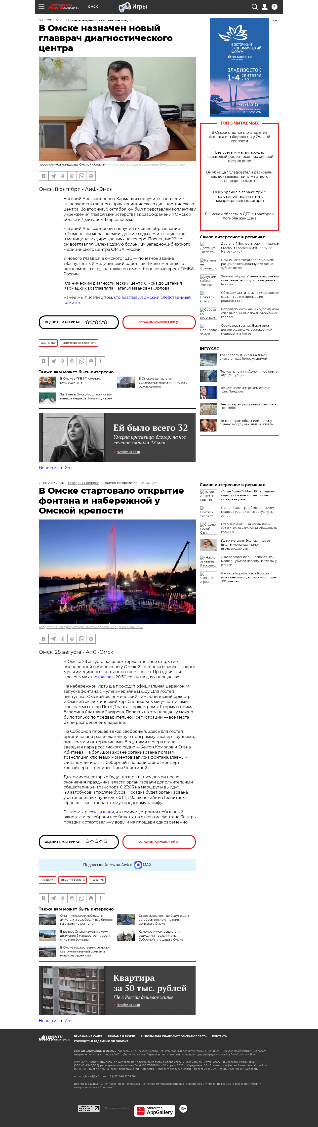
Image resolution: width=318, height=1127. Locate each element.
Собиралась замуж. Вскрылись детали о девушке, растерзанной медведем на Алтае (246, 329)
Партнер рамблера (117, 1108)
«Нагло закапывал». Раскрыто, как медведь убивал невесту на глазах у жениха (249, 561)
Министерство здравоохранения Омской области (146, 164)
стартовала (99, 677)
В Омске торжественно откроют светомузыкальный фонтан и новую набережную (85, 951)
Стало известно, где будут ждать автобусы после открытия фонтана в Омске (164, 919)
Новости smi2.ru (55, 468)
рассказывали (99, 812)
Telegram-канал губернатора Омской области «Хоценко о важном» (91, 627)
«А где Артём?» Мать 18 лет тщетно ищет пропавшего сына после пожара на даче (248, 495)
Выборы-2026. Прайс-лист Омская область (173, 1036)
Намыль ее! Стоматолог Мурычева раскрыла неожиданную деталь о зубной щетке (248, 264)
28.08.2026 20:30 (51, 483)
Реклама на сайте (88, 1036)
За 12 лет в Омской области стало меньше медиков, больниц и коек (86, 396)
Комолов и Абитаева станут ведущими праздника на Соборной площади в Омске (161, 935)
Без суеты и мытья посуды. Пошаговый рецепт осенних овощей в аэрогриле (239, 156)
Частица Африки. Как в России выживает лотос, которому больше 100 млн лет (248, 577)
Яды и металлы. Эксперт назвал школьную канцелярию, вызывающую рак (245, 544)
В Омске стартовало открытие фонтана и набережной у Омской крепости (239, 136)
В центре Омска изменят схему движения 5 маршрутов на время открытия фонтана (85, 935)
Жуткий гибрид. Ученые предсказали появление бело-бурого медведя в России (250, 280)
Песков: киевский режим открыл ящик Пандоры (245, 389)
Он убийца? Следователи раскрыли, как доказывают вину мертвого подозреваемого (239, 176)
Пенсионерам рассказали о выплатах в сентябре (249, 406)
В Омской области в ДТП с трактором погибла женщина (239, 216)
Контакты (219, 1036)
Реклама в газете (121, 1036)
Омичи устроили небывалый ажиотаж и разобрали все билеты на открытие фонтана (86, 919)
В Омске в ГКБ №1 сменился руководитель (81, 380)
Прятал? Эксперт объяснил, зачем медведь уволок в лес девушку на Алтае (247, 512)
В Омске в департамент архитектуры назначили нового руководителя (163, 382)
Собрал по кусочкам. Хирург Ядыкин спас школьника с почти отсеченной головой (250, 313)
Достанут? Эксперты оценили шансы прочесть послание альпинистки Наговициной (250, 247)
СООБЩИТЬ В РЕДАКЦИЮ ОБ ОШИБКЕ (101, 1041)
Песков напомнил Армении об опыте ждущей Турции (249, 373)
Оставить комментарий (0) (159, 322)
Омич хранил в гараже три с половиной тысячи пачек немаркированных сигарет (239, 196)
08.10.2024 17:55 (50, 20)
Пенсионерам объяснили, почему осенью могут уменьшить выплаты (246, 422)
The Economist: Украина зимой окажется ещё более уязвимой (243, 356)
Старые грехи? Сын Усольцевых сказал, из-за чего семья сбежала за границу (249, 528)
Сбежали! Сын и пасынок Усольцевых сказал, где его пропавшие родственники (250, 297)
